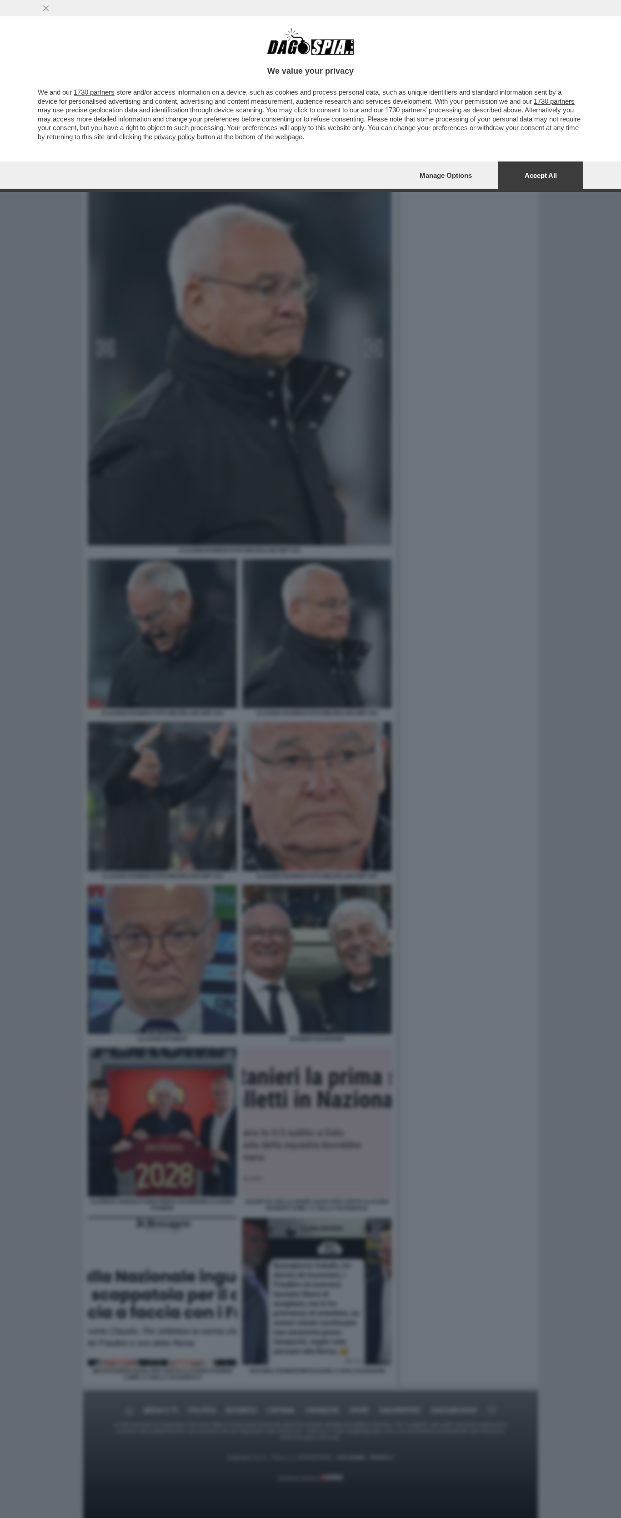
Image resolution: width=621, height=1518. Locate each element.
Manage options (446, 175)
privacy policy (174, 137)
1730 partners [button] (94, 92)
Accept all (541, 175)
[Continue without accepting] (46, 8)
